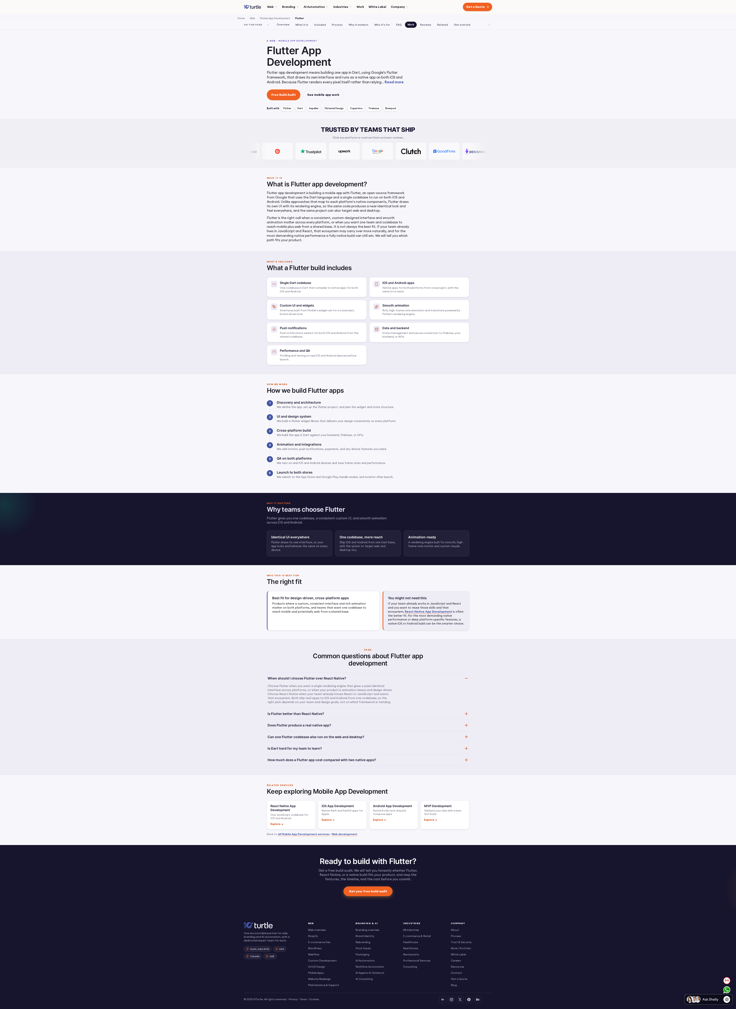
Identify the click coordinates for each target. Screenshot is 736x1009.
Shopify (313, 936)
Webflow (313, 954)
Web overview (317, 930)
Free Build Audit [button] (283, 95)
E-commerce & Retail (417, 936)
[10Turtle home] (273, 925)
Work (360, 7)
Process (337, 24)
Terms (303, 999)
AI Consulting (364, 979)
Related (442, 24)
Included (320, 24)
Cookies (314, 999)
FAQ (399, 24)
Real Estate (410, 948)
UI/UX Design (316, 966)
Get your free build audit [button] (368, 891)
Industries (340, 7)
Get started (462, 24)
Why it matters (358, 24)
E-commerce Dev (319, 942)
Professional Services (416, 960)
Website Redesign (319, 979)
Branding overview (367, 930)
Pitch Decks (363, 948)
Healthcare (410, 942)
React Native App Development (428, 611)
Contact (456, 973)
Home (241, 18)
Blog (454, 985)
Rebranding (363, 942)
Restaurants (411, 954)
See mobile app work (323, 95)
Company (398, 7)
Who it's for (382, 24)
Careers (456, 960)
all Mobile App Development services (304, 834)
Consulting (410, 966)
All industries (411, 930)
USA (281, 949)
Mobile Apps (316, 973)
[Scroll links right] (489, 25)
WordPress (315, 948)
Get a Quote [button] (475, 7)
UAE (271, 956)
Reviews (425, 24)
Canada (255, 956)
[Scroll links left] (268, 25)
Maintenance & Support (323, 985)
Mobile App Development (275, 18)
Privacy (293, 999)
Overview (283, 24)
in (442, 999)
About (455, 930)
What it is (301, 24)
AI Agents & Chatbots (370, 973)
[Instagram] (451, 999)
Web (270, 7)
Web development (344, 834)
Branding (288, 7)
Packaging (362, 954)
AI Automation (314, 7)
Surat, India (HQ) (259, 949)
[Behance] (477, 999)
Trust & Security (461, 942)
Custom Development (322, 960)
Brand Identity (365, 936)
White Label (377, 7)
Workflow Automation (370, 966)
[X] (460, 999)
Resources (457, 966)
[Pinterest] (468, 999)
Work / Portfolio (461, 948)
